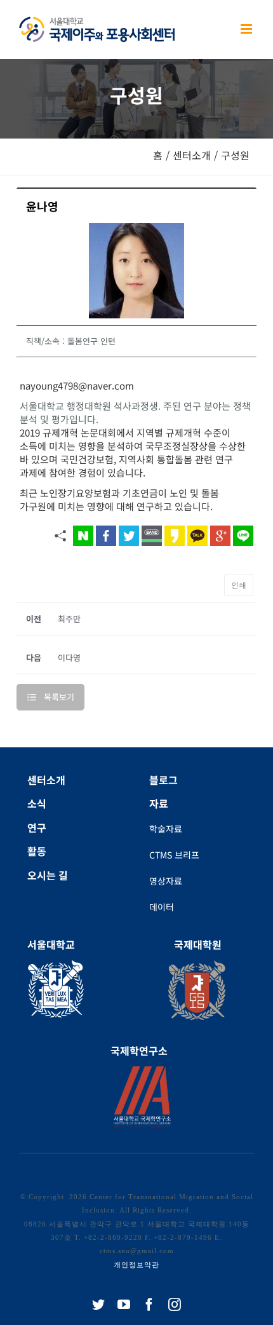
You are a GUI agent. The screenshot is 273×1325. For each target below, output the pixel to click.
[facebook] (149, 1304)
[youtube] (123, 1304)
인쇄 (238, 585)
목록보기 (59, 697)
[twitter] (98, 1304)
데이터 (161, 906)
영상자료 (165, 880)
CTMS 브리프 (174, 854)
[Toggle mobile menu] (247, 29)
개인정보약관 (136, 1264)
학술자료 (165, 828)
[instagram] (174, 1304)
